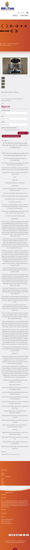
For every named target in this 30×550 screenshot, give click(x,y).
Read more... (3, 509)
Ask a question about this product (11, 136)
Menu (15, 15)
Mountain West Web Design (17, 542)
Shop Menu (25, 15)
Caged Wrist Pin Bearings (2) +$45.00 (12, 129)
